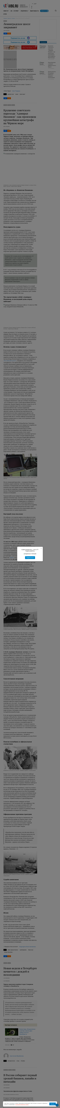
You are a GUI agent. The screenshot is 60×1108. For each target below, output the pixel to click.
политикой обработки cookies (22, 1104)
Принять (52, 1104)
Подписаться (30, 557)
